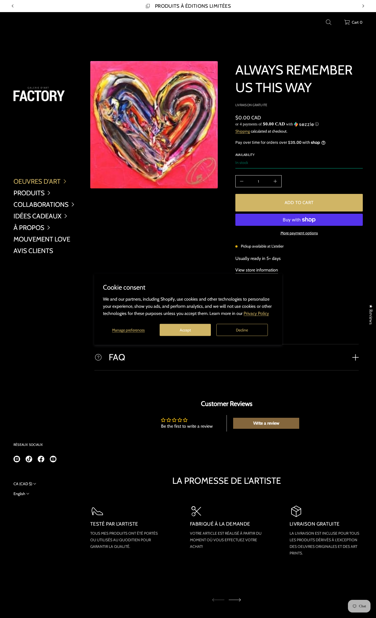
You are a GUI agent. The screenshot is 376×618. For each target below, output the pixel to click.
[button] (329, 22)
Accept (185, 329)
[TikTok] (29, 459)
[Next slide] (235, 600)
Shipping (242, 131)
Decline (242, 329)
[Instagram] (17, 459)
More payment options (299, 232)
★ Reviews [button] (371, 314)
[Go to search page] (329, 22)
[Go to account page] (338, 23)
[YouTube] (53, 459)
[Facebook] (41, 459)
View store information (256, 270)
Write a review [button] (266, 423)
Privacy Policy (256, 313)
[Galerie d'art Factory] (39, 94)
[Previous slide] (13, 6)
